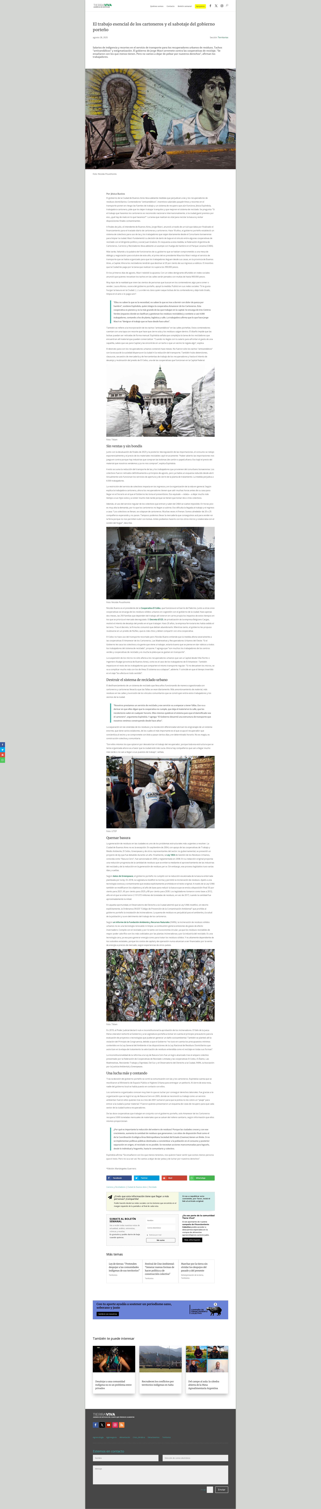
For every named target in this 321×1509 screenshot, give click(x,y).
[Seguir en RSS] (121, 1425)
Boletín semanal (185, 6)
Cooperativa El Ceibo (150, 608)
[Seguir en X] (102, 1425)
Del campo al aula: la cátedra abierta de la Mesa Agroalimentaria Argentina (203, 1385)
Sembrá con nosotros (107, 1314)
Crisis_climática (139, 1437)
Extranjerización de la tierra (192, 1275)
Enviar (221, 1489)
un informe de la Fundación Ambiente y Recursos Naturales (141, 922)
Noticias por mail (155, 1235)
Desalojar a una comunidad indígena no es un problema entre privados (113, 1385)
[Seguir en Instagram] (115, 1425)
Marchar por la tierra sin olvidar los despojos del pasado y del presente (194, 1267)
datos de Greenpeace (123, 876)
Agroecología (98, 1437)
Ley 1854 (171, 855)
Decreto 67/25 (156, 619)
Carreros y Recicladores (116, 1187)
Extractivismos (153, 1437)
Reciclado (153, 1187)
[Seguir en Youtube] (108, 1425)
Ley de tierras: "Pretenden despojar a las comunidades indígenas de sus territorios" (124, 1267)
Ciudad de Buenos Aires (137, 1187)
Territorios (223, 37)
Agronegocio (111, 1437)
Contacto (171, 6)
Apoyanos (200, 6)
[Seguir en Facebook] (95, 1425)
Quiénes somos (156, 6)
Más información (192, 1239)
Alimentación (124, 1437)
